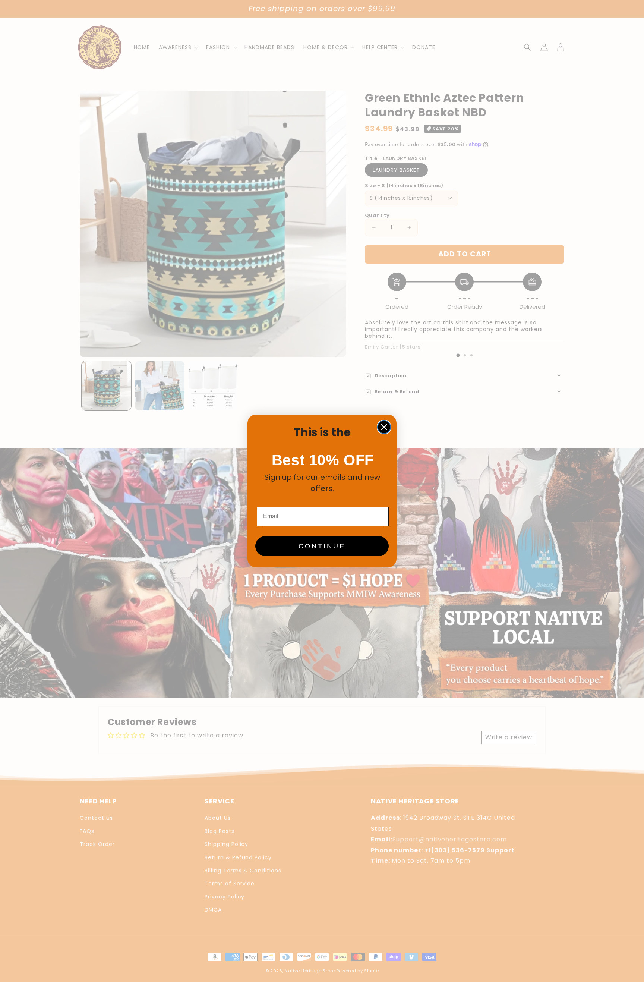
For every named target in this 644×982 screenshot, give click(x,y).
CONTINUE (322, 546)
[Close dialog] (384, 427)
